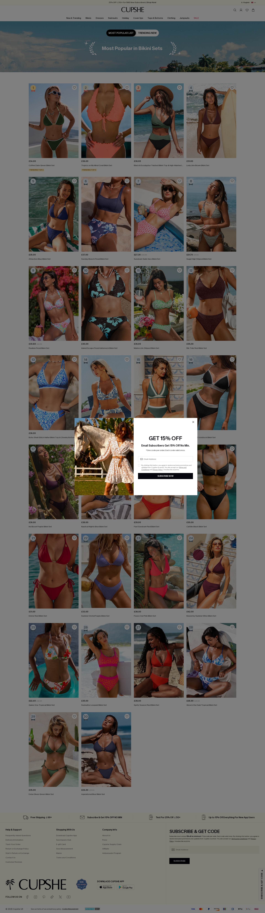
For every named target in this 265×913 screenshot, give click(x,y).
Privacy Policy (158, 470)
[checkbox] (139, 465)
